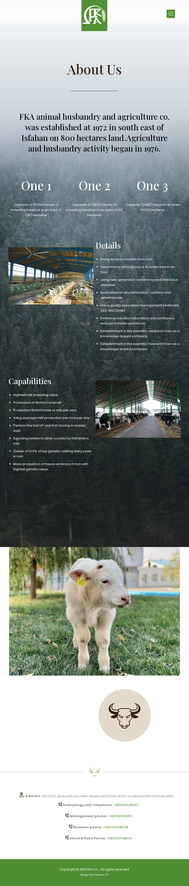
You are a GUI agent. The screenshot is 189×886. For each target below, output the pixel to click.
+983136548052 (126, 805)
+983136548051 (120, 816)
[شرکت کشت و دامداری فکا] (94, 15)
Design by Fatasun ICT (94, 875)
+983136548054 (119, 838)
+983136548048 (115, 827)
